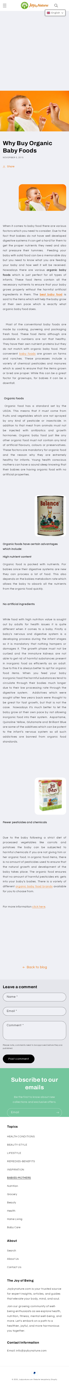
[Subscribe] (58, 1112)
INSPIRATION (15, 1169)
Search (11, 1250)
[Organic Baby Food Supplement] (50, 814)
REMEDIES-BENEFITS (21, 1161)
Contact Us (14, 1267)
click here (38, 906)
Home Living (14, 1219)
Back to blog (37, 967)
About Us (13, 1259)
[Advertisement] (34, 54)
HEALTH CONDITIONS (21, 1136)
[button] (5, 5)
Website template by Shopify (45, 1379)
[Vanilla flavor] (50, 536)
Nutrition (12, 1186)
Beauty (11, 1202)
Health (11, 1211)
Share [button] (11, 166)
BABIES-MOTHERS (19, 1177)
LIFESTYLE (14, 1153)
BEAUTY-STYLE (17, 1144)
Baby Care (14, 1227)
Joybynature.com (26, 1379)
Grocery (12, 1194)
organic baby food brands (34, 886)
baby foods (27, 353)
